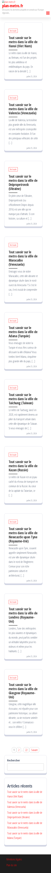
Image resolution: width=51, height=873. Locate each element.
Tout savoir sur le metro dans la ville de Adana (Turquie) (23, 331)
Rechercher (13, 760)
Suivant (34, 750)
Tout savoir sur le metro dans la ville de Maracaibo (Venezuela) (23, 258)
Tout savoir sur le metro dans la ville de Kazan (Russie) (23, 465)
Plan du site (11, 865)
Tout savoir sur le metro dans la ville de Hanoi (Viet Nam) (23, 41)
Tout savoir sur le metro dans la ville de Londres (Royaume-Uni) (23, 615)
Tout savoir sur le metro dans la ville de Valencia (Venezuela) (23, 108)
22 (26, 750)
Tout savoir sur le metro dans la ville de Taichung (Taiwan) (23, 398)
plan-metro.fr (12, 5)
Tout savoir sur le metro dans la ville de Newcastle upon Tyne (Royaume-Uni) (23, 534)
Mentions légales (14, 859)
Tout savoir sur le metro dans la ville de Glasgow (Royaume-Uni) (23, 690)
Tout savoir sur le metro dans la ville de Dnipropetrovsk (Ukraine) (23, 182)
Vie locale (13, 30)
